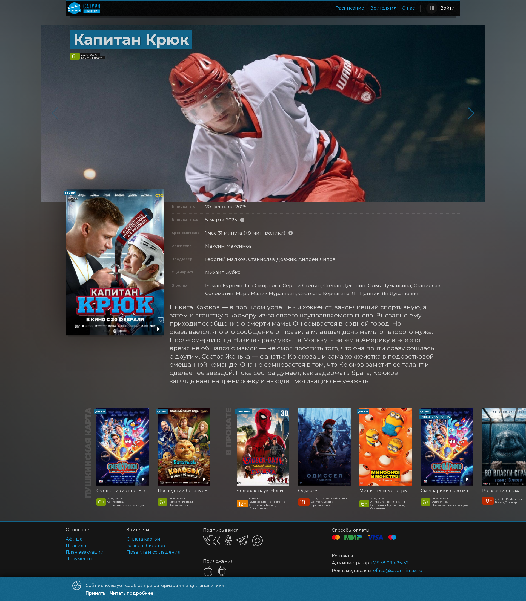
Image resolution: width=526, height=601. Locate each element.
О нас (408, 8)
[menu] (261, 8)
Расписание (350, 8)
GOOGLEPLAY (222, 571)
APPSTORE (208, 571)
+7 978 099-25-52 (390, 562)
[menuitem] (349, 8)
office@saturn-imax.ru (397, 570)
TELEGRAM (242, 540)
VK (211, 540)
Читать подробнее (131, 593)
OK (228, 540)
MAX (257, 540)
